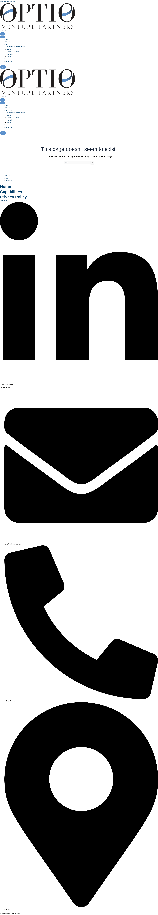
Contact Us (8, 61)
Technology (10, 54)
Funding (9, 56)
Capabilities (8, 44)
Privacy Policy (13, 197)
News (6, 59)
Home (6, 39)
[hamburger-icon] (2, 36)
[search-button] (2, 33)
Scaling (9, 49)
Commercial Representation (16, 47)
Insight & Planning (13, 51)
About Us (7, 42)
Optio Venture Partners (7, 1)
